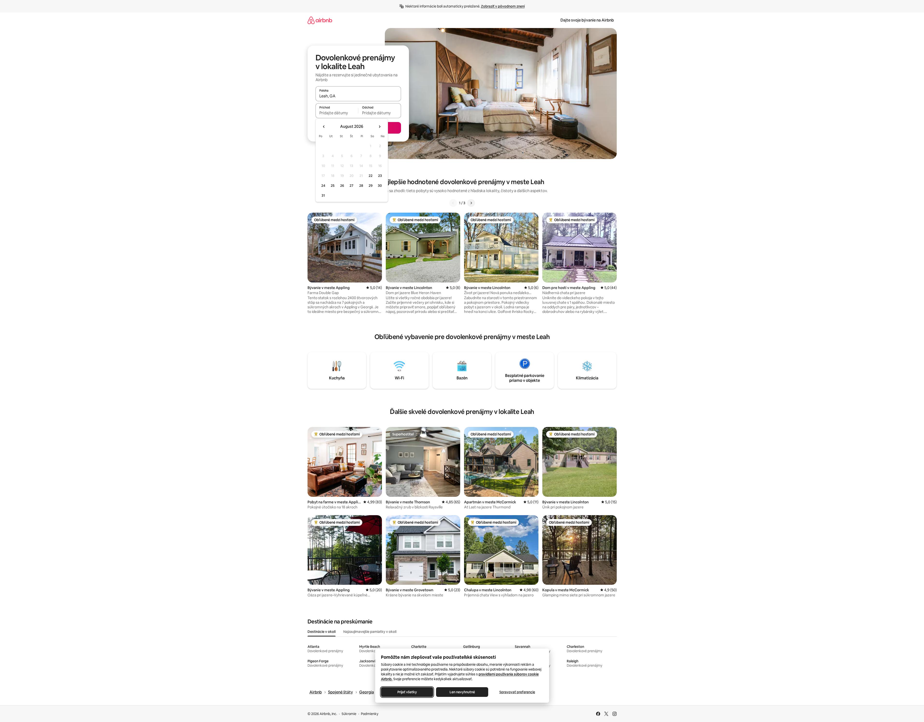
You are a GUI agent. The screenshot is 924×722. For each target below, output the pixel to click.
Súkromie (349, 714)
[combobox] (358, 96)
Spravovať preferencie (517, 692)
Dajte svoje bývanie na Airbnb (587, 20)
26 (342, 185)
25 (333, 185)
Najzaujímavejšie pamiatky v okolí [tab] (369, 631)
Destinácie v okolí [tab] (322, 631)
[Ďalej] (471, 203)
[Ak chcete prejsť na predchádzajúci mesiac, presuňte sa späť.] (323, 126)
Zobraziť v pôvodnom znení (503, 6)
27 (351, 185)
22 (370, 175)
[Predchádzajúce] (453, 203)
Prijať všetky (407, 692)
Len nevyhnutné (462, 692)
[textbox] (336, 113)
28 (361, 185)
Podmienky (369, 714)
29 (370, 185)
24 (323, 185)
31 (323, 195)
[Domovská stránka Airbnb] (320, 20)
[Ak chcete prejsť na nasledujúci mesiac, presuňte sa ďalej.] (379, 126)
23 (380, 175)
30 (380, 185)
